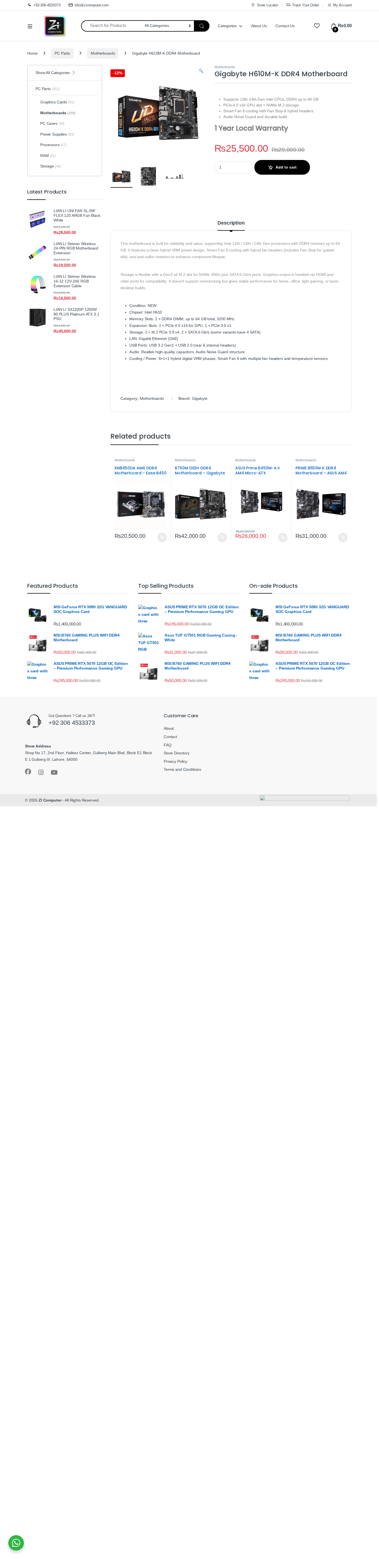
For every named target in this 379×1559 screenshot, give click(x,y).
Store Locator (267, 5)
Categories (227, 26)
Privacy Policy (175, 761)
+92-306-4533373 (46, 5)
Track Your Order (305, 5)
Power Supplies (57, 134)
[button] (201, 71)
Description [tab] (231, 223)
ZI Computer (50, 800)
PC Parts (62, 53)
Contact (170, 736)
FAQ (167, 745)
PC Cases (52, 123)
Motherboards (103, 53)
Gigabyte (200, 398)
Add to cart (286, 167)
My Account (342, 5)
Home (32, 53)
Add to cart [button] (162, 537)
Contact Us (285, 26)
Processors (53, 145)
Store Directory (177, 753)
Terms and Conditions (182, 769)
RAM (48, 155)
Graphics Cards (57, 102)
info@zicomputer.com (92, 5)
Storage (50, 166)
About (169, 728)
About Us (259, 26)
